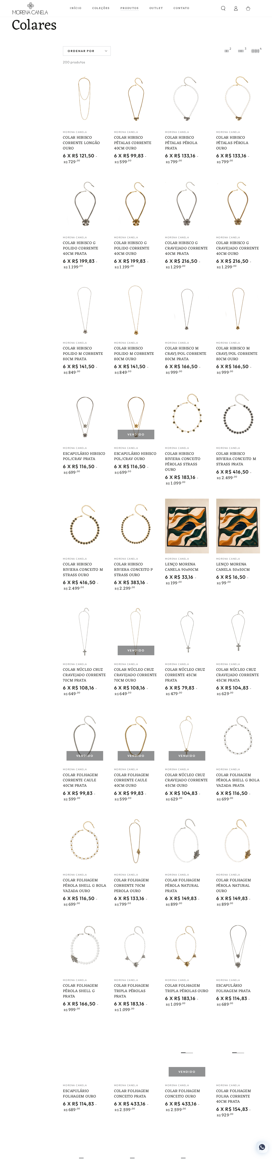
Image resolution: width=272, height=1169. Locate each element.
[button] (223, 8)
